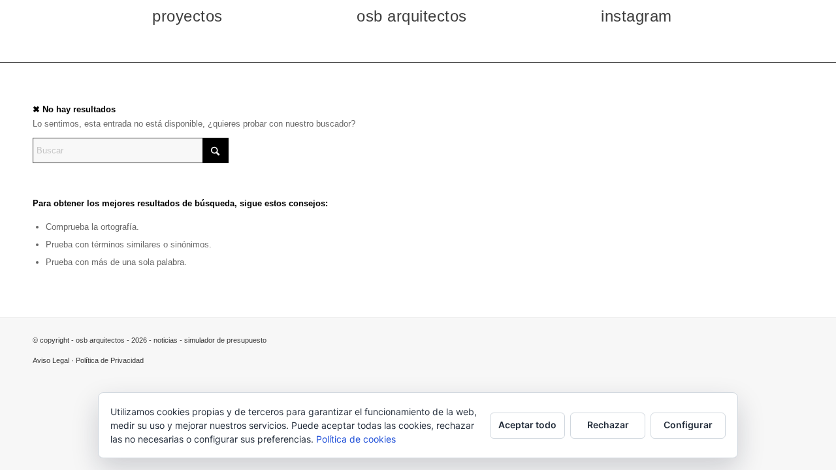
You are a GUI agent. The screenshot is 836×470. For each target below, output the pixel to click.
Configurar (688, 424)
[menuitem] (153, 16)
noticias (165, 340)
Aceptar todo (527, 424)
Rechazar (608, 424)
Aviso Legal (51, 360)
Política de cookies (356, 439)
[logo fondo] (418, 47)
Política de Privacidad (110, 360)
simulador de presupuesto (225, 340)
